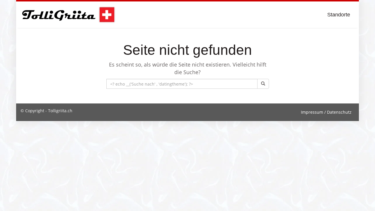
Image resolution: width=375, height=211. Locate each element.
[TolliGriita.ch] (68, 14)
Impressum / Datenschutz (326, 112)
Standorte (338, 15)
